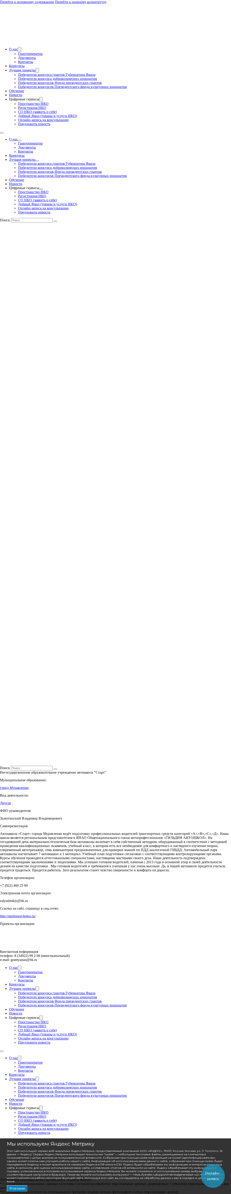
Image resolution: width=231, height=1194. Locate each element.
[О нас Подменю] (19, 49)
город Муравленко (14, 788)
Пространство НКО (33, 104)
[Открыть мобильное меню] (2, 133)
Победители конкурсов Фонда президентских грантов (60, 83)
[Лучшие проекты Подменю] (37, 70)
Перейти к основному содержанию (27, 2)
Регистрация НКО (32, 108)
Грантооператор (30, 54)
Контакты (25, 62)
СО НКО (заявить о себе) (37, 112)
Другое (5, 803)
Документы (27, 58)
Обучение (16, 91)
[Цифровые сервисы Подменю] (41, 99)
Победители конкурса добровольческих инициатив (57, 79)
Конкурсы (17, 66)
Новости (15, 95)
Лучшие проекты (22, 70)
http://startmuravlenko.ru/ (18, 916)
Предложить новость (34, 124)
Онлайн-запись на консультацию (43, 120)
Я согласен (17, 1188)
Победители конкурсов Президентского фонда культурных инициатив (72, 87)
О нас (13, 49)
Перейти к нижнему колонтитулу (80, 2)
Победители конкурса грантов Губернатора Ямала (56, 75)
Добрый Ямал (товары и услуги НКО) (47, 116)
